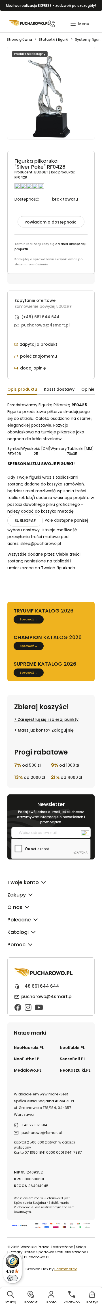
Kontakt (30, 1302)
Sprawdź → (29, 619)
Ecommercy (65, 1269)
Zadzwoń (72, 1302)
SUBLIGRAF (25, 520)
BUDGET (41, 172)
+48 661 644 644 (40, 986)
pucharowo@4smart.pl (45, 325)
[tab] (25, 390)
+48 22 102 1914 (34, 1125)
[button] (79, 24)
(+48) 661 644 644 (40, 317)
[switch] (12, 1278)
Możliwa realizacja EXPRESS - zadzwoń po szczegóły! (51, 5)
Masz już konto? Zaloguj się (46, 730)
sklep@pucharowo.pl (40, 543)
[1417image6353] (51, 96)
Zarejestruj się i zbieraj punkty (48, 719)
